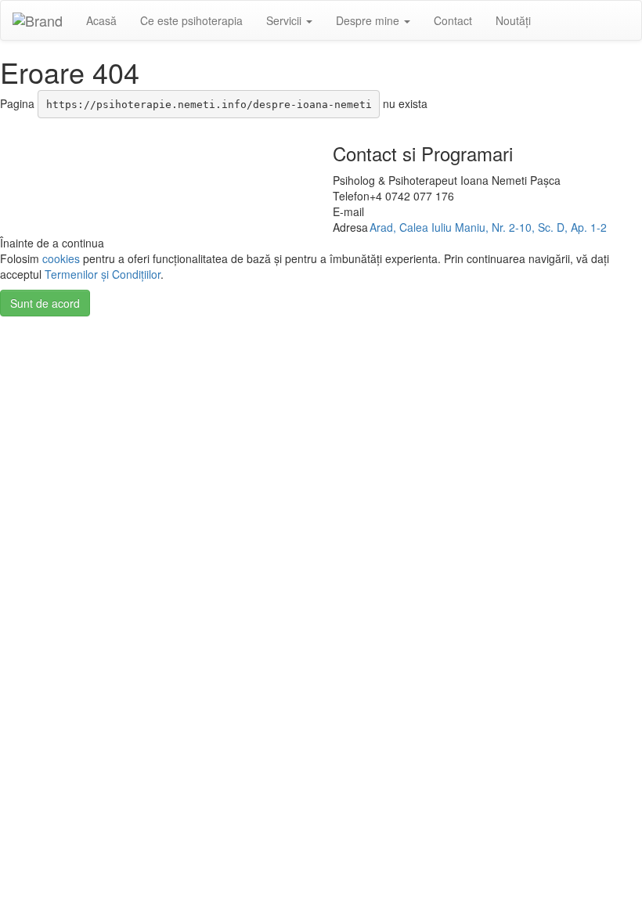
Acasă (101, 20)
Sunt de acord (45, 303)
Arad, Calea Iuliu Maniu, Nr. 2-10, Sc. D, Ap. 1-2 (488, 227)
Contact (453, 20)
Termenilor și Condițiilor (102, 274)
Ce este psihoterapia (191, 20)
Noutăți (513, 20)
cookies (61, 258)
